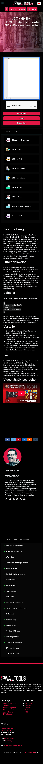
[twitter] (10, 499)
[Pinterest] (18, 439)
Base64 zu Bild (11, 625)
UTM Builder (10, 557)
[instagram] (13, 499)
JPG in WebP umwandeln (14, 551)
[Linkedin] (24, 439)
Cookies (28, 708)
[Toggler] (2, 3)
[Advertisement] (21, 38)
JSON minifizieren (12, 568)
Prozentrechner (11, 591)
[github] (20, 499)
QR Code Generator (13, 648)
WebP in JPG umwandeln (14, 602)
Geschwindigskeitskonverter (15, 574)
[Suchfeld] (6, 9)
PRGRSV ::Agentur (9, 708)
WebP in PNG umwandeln (14, 546)
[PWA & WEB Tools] (23, 3)
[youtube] (24, 499)
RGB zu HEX (10, 597)
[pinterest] (17, 499)
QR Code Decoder (12, 654)
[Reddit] (29, 439)
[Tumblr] (35, 439)
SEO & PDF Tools (19, 9)
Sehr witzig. (9, 741)
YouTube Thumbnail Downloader (17, 608)
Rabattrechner (11, 585)
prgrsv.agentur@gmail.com (13, 745)
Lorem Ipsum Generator (14, 642)
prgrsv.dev (28, 752)
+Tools (33, 9)
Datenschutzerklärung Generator (17, 563)
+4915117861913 (9, 739)
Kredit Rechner (11, 580)
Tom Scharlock (6, 730)
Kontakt (27, 710)
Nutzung (28, 706)
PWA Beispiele (8, 714)
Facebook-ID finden (13, 631)
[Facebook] (7, 439)
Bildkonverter (10, 614)
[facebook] (6, 499)
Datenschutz (29, 703)
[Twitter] (13, 439)
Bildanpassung (11, 619)
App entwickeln (8, 712)
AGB (26, 712)
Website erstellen (9, 710)
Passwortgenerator (12, 637)
